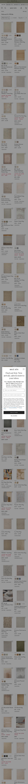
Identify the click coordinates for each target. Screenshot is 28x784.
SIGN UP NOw (14, 412)
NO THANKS (14, 415)
